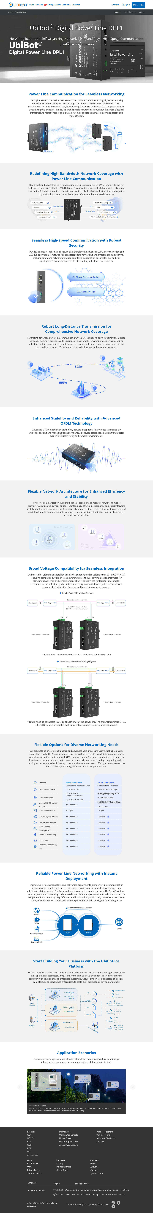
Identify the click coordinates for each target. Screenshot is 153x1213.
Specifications (130, 12)
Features (118, 12)
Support (142, 12)
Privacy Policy (89, 1204)
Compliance (103, 1204)
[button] (133, 1087)
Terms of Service (74, 1204)
